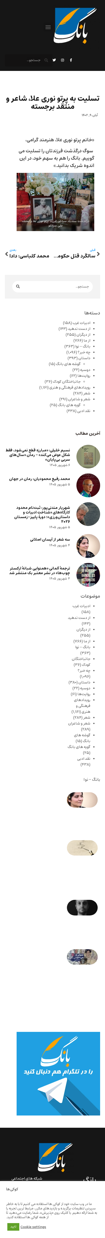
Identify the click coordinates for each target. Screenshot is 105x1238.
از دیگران (83, 335)
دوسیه (85, 370)
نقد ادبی (83, 411)
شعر (86, 393)
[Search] (18, 286)
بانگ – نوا (82, 346)
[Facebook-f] (71, 60)
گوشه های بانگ (68, 364)
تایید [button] (13, 1226)
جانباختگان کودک (67, 382)
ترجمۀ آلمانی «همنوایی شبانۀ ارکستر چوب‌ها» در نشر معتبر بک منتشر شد (39, 570)
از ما (87, 341)
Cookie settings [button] (33, 1227)
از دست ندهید (79, 329)
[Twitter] (54, 60)
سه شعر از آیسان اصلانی (50, 539)
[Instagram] (62, 60)
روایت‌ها (83, 376)
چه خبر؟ (84, 352)
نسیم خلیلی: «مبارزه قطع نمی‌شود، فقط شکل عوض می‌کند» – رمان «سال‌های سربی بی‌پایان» (38, 455)
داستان (84, 358)
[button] (48, 27)
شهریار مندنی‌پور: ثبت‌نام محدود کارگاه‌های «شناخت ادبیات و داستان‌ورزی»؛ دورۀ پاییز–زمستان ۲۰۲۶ (42, 515)
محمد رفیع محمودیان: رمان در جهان (39, 479)
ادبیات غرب (81, 323)
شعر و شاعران (79, 399)
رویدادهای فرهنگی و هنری (69, 387)
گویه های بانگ (69, 405)
